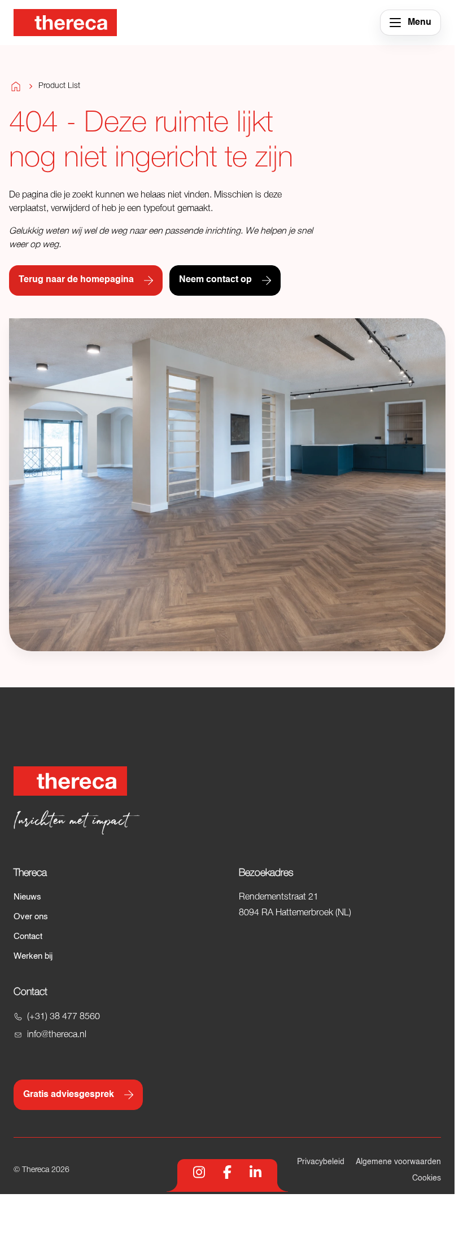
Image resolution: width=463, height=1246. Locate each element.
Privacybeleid (320, 1162)
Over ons (31, 916)
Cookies (426, 1178)
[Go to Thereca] (65, 22)
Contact (28, 936)
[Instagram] (199, 1172)
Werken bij (33, 956)
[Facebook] (227, 1172)
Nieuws (27, 897)
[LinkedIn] (255, 1172)
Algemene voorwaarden (398, 1162)
